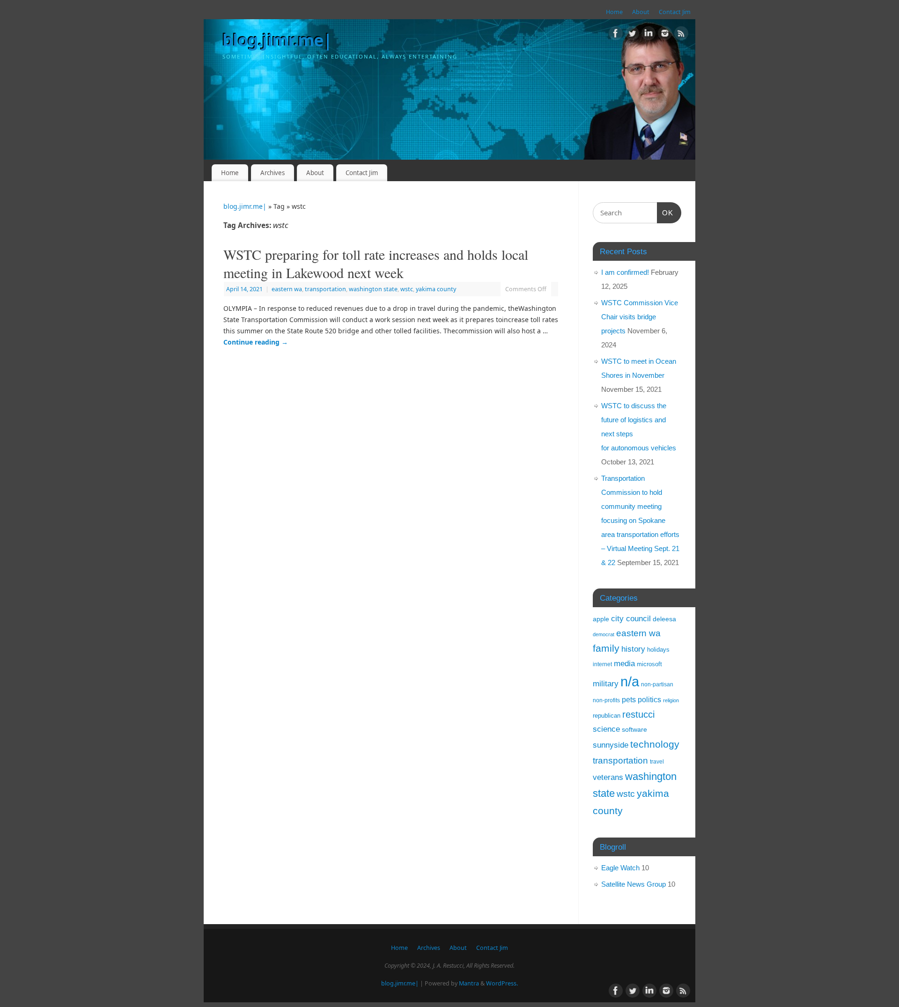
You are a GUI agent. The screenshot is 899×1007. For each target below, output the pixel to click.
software (634, 729)
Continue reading (255, 342)
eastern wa (287, 289)
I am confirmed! (625, 272)
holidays (658, 649)
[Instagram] (665, 35)
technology (654, 744)
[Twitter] (632, 35)
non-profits (606, 700)
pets (629, 699)
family (606, 648)
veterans (608, 777)
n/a (629, 681)
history (633, 649)
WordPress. (502, 983)
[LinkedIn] (648, 35)
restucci (638, 714)
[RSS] (681, 35)
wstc (406, 289)
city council (631, 618)
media (624, 663)
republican (606, 715)
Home (614, 12)
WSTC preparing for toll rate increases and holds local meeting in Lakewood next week (375, 263)
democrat (603, 634)
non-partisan (657, 684)
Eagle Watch (620, 868)
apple (601, 619)
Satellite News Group (633, 884)
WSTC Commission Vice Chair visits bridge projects (639, 317)
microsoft (649, 664)
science (606, 729)
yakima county (436, 289)
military (606, 683)
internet (602, 664)
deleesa (664, 619)
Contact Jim (675, 12)
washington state (373, 289)
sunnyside (610, 745)
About (640, 12)
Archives (272, 173)
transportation (325, 289)
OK (665, 212)
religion (671, 700)
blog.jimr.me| (277, 40)
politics (649, 700)
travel (657, 761)
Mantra (469, 983)
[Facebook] (616, 35)
